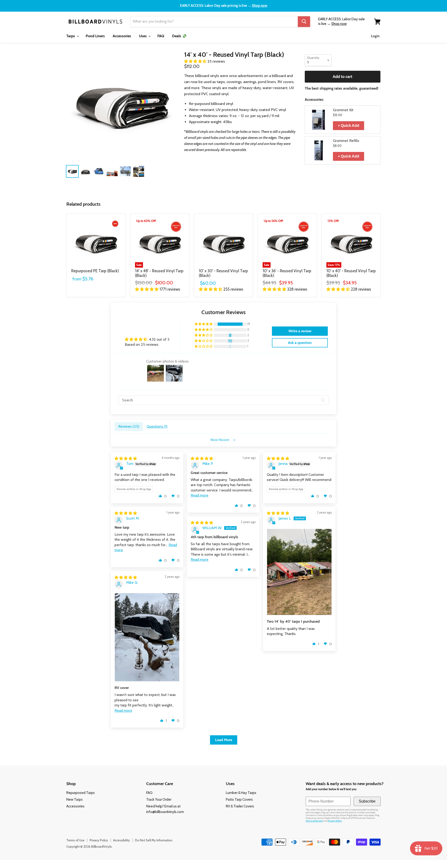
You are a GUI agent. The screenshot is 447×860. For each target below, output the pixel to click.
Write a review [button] (300, 331)
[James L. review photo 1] (299, 572)
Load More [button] (223, 740)
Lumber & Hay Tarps (241, 793)
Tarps (71, 36)
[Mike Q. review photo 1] (147, 637)
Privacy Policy (335, 820)
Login (375, 36)
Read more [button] (199, 495)
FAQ (160, 36)
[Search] (304, 21)
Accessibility (121, 840)
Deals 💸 (179, 36)
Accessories (122, 36)
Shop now (259, 5)
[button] (195, 61)
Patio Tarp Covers (239, 799)
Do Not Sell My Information (154, 840)
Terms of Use (75, 840)
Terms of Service (314, 820)
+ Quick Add (348, 126)
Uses (143, 36)
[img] (126, 458)
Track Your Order (158, 799)
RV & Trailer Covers (240, 806)
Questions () (157, 426)
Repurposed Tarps (80, 793)
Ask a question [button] (300, 342)
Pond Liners (95, 36)
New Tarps (74, 799)
